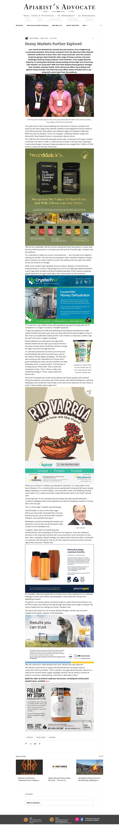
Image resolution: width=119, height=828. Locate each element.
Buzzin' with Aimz (73, 25)
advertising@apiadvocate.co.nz (63, 822)
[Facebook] (81, 819)
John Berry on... (57, 25)
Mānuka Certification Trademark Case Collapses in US (28, 779)
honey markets (41, 737)
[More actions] (93, 38)
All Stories (19, 25)
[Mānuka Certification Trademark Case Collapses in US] (29, 767)
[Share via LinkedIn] (35, 744)
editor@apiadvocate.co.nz (62, 819)
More (84, 25)
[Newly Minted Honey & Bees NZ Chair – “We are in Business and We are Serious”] (59, 767)
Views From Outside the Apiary (37, 25)
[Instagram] (77, 819)
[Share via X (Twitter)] (30, 744)
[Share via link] (40, 744)
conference (29, 737)
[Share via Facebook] (26, 744)
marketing (52, 737)
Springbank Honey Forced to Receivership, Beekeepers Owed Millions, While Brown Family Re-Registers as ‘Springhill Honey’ (89, 779)
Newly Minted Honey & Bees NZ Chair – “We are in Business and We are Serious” (59, 779)
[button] (101, 25)
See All (101, 756)
